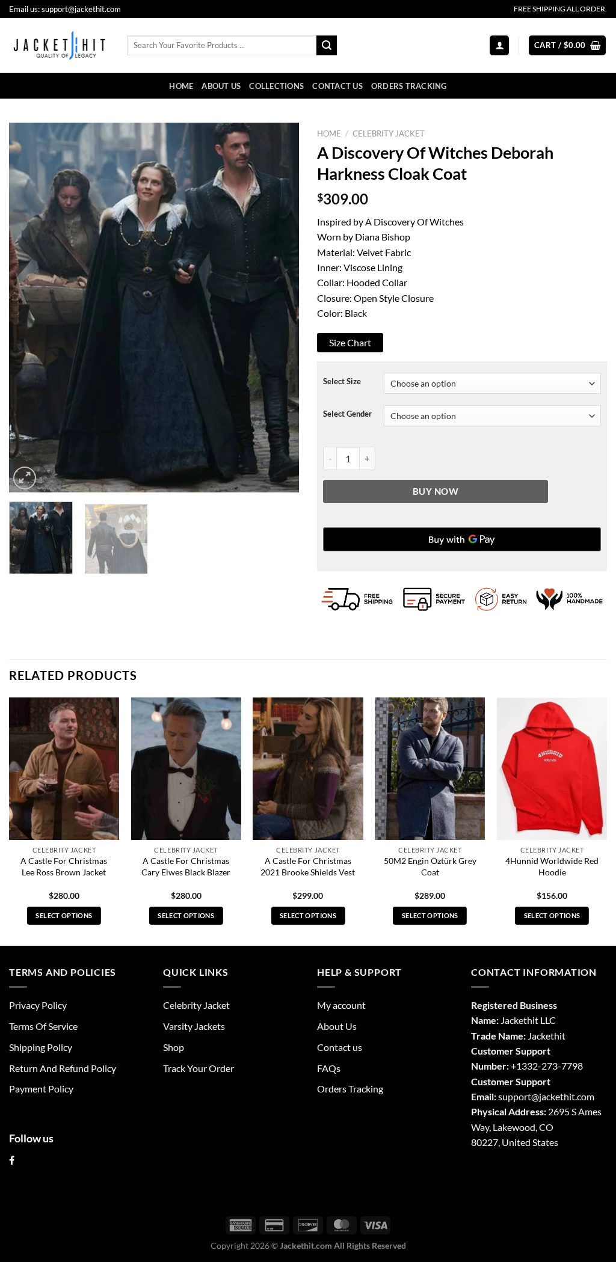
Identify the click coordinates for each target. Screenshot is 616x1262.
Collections (276, 86)
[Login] (499, 45)
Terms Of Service (43, 1026)
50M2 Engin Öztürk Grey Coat (430, 866)
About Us (221, 86)
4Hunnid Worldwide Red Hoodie (552, 866)
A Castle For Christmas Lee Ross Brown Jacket (63, 866)
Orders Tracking (409, 86)
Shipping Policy (40, 1047)
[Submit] (326, 45)
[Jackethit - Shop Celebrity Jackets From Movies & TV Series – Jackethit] (59, 45)
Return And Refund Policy (62, 1068)
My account (341, 1005)
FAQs (328, 1068)
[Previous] (30, 308)
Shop (173, 1047)
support (514, 1096)
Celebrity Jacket (389, 133)
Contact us (337, 86)
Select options (63, 915)
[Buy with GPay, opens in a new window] (462, 539)
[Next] (278, 308)
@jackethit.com (562, 1096)
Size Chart (350, 342)
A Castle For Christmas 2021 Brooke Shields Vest (307, 866)
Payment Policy (41, 1088)
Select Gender (347, 414)
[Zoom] (24, 478)
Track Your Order (198, 1068)
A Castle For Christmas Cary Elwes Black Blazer (185, 866)
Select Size (342, 381)
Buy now (435, 491)
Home (181, 86)
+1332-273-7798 (547, 1065)
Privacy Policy (38, 1005)
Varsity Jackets (194, 1026)
